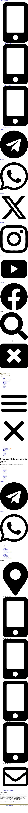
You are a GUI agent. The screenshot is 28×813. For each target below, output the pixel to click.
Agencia (4, 469)
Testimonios (5, 549)
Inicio (4, 378)
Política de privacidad (7, 551)
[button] (14, 417)
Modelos (4, 382)
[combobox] (6, 341)
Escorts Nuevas (6, 381)
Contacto (5, 473)
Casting (4, 384)
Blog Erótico (5, 550)
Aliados (4, 548)
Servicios (5, 383)
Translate (11, 805)
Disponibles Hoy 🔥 (7, 379)
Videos (4, 386)
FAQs (4, 387)
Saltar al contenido (4, 0)
